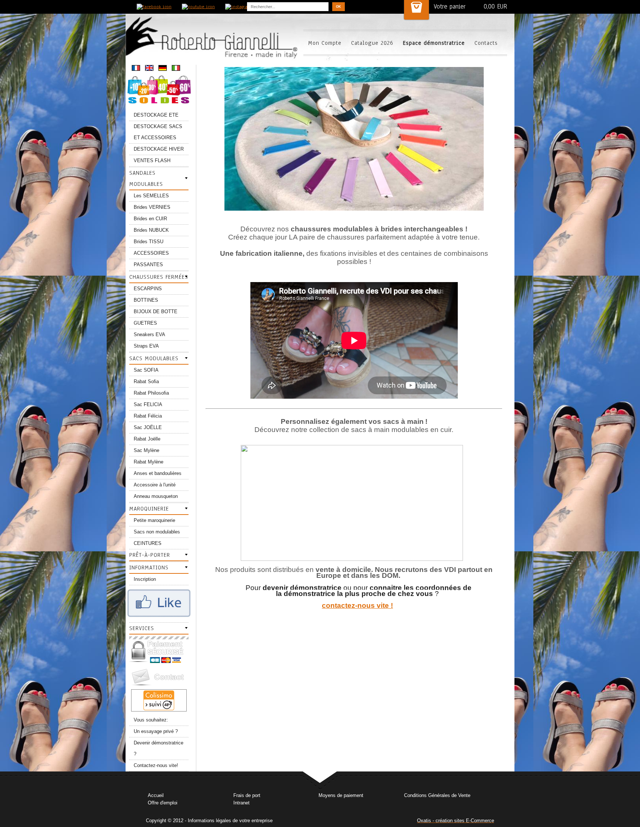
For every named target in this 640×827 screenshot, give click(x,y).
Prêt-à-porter (149, 555)
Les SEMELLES (151, 195)
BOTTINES (146, 300)
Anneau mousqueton (156, 496)
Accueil (156, 795)
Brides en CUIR (150, 218)
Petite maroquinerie (154, 520)
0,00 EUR (495, 6)
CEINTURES (147, 543)
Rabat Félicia (148, 416)
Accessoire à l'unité (155, 485)
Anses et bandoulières (157, 473)
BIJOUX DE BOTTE (155, 311)
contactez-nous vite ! (357, 605)
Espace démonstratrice (434, 43)
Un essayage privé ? (156, 731)
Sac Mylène (146, 450)
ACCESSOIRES (151, 253)
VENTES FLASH (152, 160)
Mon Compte (324, 43)
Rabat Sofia (146, 381)
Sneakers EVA (149, 334)
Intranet (241, 803)
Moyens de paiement (341, 795)
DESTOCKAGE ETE (156, 115)
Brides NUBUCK (151, 230)
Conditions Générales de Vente (437, 795)
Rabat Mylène (148, 462)
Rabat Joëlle (147, 439)
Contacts (486, 43)
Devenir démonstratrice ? (158, 748)
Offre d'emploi (162, 803)
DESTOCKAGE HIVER (159, 149)
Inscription (145, 579)
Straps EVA (146, 346)
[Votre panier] (416, 10)
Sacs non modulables (157, 532)
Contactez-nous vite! (156, 765)
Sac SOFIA (146, 370)
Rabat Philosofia (151, 393)
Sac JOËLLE (148, 427)
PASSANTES (148, 264)
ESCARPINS (148, 288)
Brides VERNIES (152, 207)
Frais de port (246, 795)
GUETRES (145, 323)
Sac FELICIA (148, 404)
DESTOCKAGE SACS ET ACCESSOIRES (158, 132)
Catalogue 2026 (372, 43)
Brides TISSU (148, 241)
